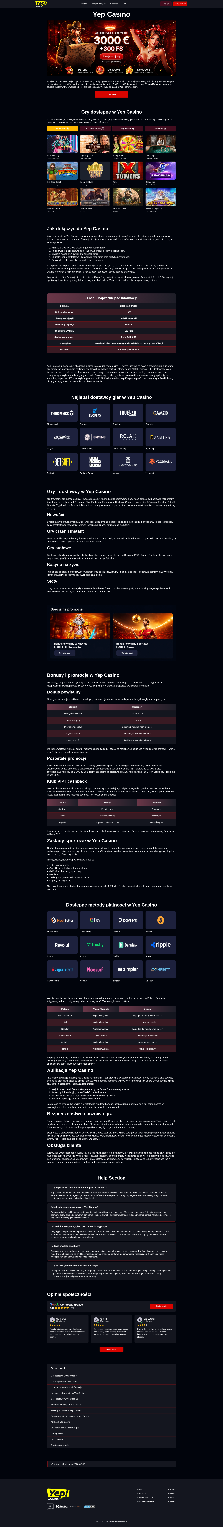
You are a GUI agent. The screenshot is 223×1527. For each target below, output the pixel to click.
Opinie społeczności (60, 1445)
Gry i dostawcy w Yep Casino (64, 1399)
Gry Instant (126, 128)
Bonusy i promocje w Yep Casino (66, 1404)
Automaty (158, 128)
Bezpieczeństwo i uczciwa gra (65, 1428)
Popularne (60, 128)
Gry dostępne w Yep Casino (64, 1376)
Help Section (57, 1439)
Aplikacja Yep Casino (60, 1422)
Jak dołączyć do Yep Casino (64, 1381)
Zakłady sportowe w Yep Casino (65, 1410)
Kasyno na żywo (93, 128)
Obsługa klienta (58, 1433)
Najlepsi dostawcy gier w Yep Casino (68, 1393)
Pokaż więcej (111, 1349)
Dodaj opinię (161, 1306)
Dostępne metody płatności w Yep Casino (70, 1416)
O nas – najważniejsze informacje (66, 1387)
